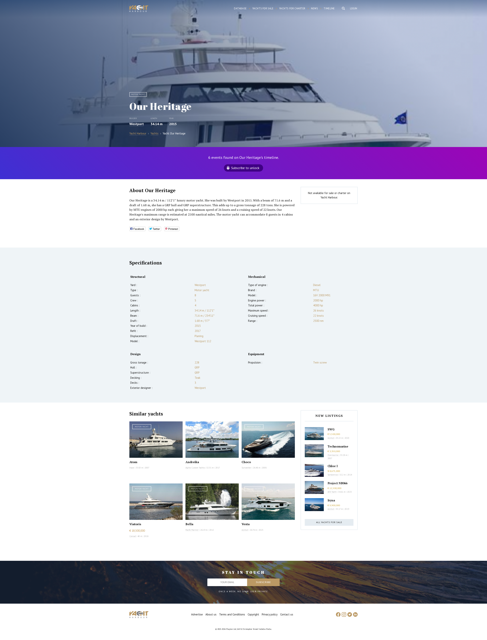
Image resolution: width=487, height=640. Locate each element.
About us (210, 614)
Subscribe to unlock (245, 168)
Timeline (329, 8)
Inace (131, 467)
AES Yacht (332, 492)
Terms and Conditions (232, 614)
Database (240, 8)
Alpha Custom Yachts (195, 467)
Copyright (253, 614)
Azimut (245, 530)
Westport (136, 124)
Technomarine (338, 446)
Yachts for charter (292, 8)
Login (353, 8)
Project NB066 (337, 483)
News (314, 8)
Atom (133, 462)
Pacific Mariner (192, 530)
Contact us (286, 614)
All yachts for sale (329, 522)
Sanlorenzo (333, 474)
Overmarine (333, 455)
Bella (189, 524)
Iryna (331, 500)
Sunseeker (246, 467)
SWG (331, 429)
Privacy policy (270, 614)
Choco (246, 462)
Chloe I (333, 466)
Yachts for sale (263, 8)
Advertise (197, 614)
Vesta (246, 524)
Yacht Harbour (138, 9)
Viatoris (135, 524)
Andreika (192, 462)
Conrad (132, 536)
